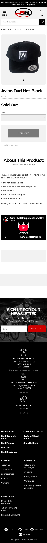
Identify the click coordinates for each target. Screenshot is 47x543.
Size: (3, 112)
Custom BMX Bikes (33, 431)
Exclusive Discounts (10, 515)
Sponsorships (7, 474)
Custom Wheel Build (31, 437)
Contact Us (6, 469)
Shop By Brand (31, 443)
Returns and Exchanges (30, 466)
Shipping (28, 472)
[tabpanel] (23, 57)
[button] (5, 13)
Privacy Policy (30, 476)
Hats (11, 30)
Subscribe (37, 328)
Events (4, 478)
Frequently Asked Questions (32, 486)
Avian (3, 96)
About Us (5, 465)
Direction (23, 392)
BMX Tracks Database (6, 502)
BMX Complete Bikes (8, 437)
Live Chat (23, 413)
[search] (42, 22)
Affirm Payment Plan (9, 509)
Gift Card (5, 447)
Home (4, 30)
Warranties (29, 481)
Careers (5, 483)
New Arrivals (7, 431)
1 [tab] (23, 80)
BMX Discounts (9, 452)
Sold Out (23, 133)
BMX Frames (7, 443)
